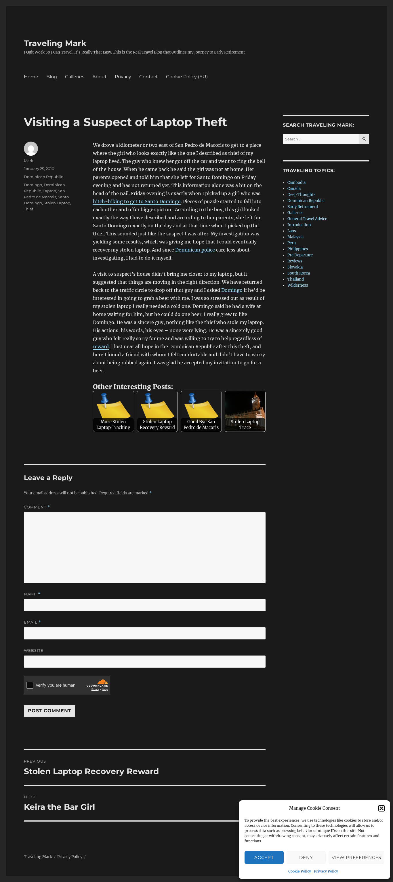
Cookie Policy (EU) (187, 76)
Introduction (299, 224)
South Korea (298, 273)
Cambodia (296, 182)
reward (101, 346)
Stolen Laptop (57, 203)
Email (32, 622)
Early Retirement (302, 206)
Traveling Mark (55, 43)
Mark (28, 160)
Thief (28, 209)
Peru (291, 243)
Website (33, 650)
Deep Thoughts (301, 194)
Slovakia (295, 267)
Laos (291, 230)
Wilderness (297, 285)
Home (31, 76)
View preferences (356, 857)
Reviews (294, 261)
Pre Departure (300, 255)
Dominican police (195, 250)
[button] (381, 808)
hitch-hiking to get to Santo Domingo (137, 201)
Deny (306, 857)
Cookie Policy (299, 871)
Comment (37, 507)
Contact (148, 76)
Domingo (232, 290)
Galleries (74, 76)
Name (32, 594)
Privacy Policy (326, 871)
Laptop (49, 190)
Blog (51, 76)
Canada (294, 188)
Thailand (295, 279)
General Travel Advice (307, 218)
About (99, 76)
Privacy (123, 76)
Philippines (297, 249)
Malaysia (295, 237)
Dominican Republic (43, 176)
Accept (264, 857)
